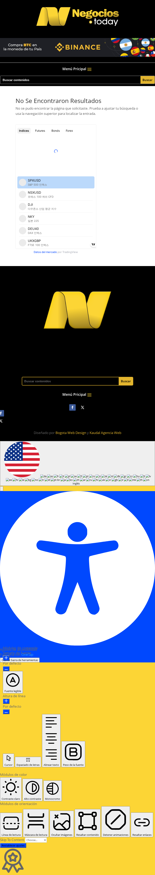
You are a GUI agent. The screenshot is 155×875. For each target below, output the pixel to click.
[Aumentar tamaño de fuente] (6, 658)
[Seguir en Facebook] (72, 407)
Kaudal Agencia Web (105, 432)
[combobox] (77, 463)
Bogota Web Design (71, 432)
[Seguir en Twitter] (82, 407)
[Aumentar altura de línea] (6, 701)
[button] (1, 488)
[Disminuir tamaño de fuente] (6, 668)
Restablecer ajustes (13, 845)
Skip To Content (12, 839)
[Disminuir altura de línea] (6, 711)
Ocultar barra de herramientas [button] (20, 660)
